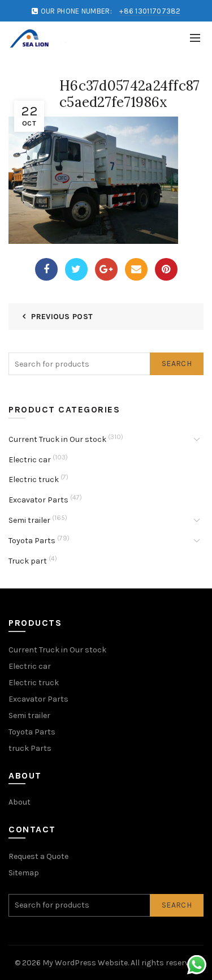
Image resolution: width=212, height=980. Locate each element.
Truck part (27, 561)
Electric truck (33, 479)
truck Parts (29, 748)
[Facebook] (46, 269)
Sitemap (23, 873)
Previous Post (62, 316)
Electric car (29, 460)
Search (177, 363)
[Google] (106, 269)
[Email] (136, 269)
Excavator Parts (38, 500)
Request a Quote (38, 856)
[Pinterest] (166, 269)
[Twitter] (76, 269)
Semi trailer (29, 520)
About (19, 802)
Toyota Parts (31, 540)
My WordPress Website (85, 963)
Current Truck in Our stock (57, 439)
